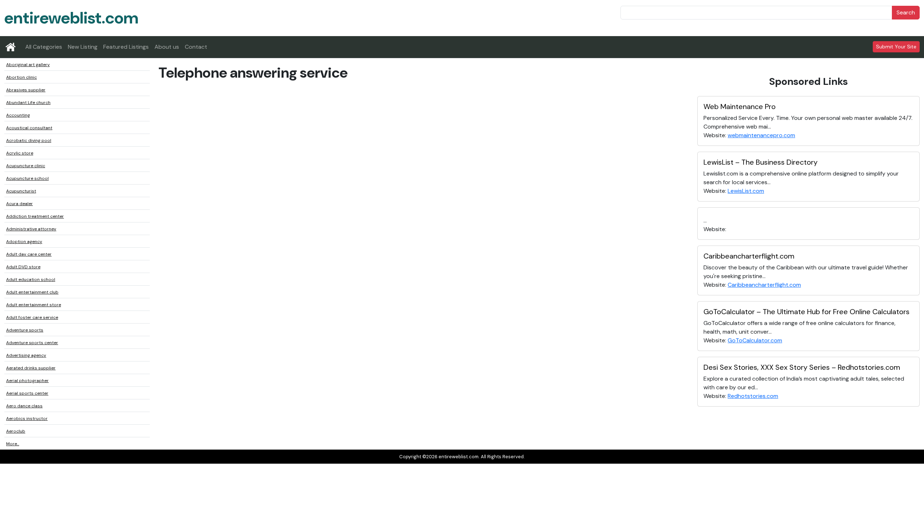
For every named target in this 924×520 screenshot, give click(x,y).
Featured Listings (126, 47)
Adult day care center (29, 254)
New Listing (82, 47)
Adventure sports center (32, 343)
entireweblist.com (71, 18)
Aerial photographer (27, 381)
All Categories (43, 47)
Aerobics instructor (27, 418)
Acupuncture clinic (25, 166)
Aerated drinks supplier (31, 368)
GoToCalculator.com (755, 340)
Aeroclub (15, 431)
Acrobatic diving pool (28, 140)
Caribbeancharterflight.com (748, 256)
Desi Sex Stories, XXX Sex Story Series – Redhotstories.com (801, 367)
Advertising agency (26, 355)
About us (166, 47)
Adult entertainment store (33, 305)
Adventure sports (24, 330)
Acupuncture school (27, 178)
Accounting (18, 115)
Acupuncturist (21, 191)
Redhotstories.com (753, 396)
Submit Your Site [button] (896, 46)
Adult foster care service (32, 317)
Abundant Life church (28, 102)
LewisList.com (746, 191)
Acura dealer (19, 204)
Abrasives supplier (25, 90)
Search (906, 12)
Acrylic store (19, 153)
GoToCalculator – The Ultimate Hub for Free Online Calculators (806, 311)
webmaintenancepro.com (761, 135)
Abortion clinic (21, 77)
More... (12, 444)
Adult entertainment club (32, 292)
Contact (196, 47)
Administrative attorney (31, 229)
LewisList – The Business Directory (760, 162)
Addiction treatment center (35, 216)
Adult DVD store (23, 267)
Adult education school (30, 279)
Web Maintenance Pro (739, 106)
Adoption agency (24, 241)
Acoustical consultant (29, 128)
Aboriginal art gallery (28, 65)
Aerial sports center (27, 393)
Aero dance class (24, 406)
